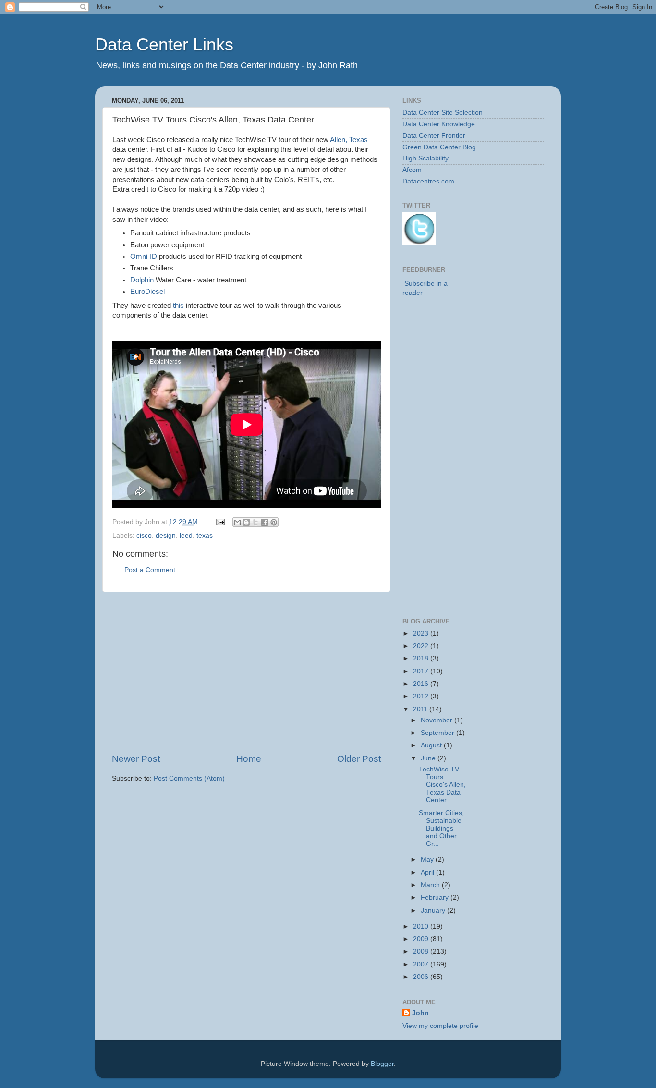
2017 (421, 671)
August (432, 745)
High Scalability (425, 158)
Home (248, 759)
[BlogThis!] (246, 522)
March (431, 885)
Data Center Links (164, 44)
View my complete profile (440, 1025)
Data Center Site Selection (442, 112)
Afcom (412, 169)
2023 (421, 633)
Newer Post (136, 759)
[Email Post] (220, 522)
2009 (421, 938)
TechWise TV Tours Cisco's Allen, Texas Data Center (442, 785)
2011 (421, 709)
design (166, 535)
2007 (421, 964)
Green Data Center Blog (439, 147)
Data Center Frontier (433, 135)
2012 (421, 696)
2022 (421, 645)
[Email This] (237, 522)
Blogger (382, 1063)
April (428, 872)
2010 (421, 926)
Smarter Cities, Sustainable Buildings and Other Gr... (441, 828)
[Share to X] (255, 522)
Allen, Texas (349, 140)
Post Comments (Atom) (189, 778)
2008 (421, 951)
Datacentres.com (428, 181)
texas (204, 535)
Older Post (359, 759)
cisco (144, 535)
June (429, 758)
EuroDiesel (147, 291)
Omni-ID (143, 256)
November (437, 720)
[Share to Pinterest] (274, 522)
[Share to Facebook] (264, 522)
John (420, 1012)
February (435, 897)
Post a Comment (149, 570)
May (428, 859)
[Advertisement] (246, 672)
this (178, 305)
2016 (421, 683)
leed (186, 535)
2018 (421, 658)
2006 (421, 976)
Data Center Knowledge (438, 124)
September (438, 732)
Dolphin (142, 280)
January (434, 910)
